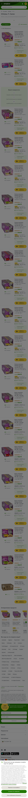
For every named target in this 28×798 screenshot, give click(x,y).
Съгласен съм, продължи (14, 791)
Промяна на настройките (14, 787)
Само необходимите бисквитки (14, 795)
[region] (14, 779)
